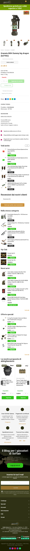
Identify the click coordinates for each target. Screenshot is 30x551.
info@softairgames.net (16, 530)
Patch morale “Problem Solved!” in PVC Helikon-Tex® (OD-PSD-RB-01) (18, 289)
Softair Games (12, 543)
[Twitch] (17, 548)
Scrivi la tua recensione (7, 59)
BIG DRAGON (10, 72)
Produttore (4, 107)
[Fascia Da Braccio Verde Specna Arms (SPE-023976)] (3, 160)
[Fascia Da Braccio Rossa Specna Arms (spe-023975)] (3, 151)
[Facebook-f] (10, 548)
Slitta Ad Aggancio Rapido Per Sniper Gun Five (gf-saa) (17, 335)
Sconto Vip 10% (12, 260)
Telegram (15, 99)
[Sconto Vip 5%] (3, 255)
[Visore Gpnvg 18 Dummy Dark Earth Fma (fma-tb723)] (3, 242)
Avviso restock (10, 62)
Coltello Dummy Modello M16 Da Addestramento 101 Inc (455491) (16, 232)
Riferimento (4, 109)
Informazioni (22, 423)
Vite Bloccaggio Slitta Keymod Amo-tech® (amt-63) (17, 327)
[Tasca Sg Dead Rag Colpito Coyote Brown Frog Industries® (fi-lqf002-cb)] (3, 177)
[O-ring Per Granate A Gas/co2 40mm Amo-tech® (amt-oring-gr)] (3, 320)
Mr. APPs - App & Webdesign (17, 545)
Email (10, 99)
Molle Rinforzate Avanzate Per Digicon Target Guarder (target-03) (18, 344)
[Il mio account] (28, 2)
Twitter (8, 99)
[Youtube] (15, 548)
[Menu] (1, 2)
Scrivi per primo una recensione (13, 205)
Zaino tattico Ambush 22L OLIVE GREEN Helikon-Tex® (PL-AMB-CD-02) (18, 281)
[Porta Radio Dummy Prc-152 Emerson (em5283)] (3, 216)
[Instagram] (13, 548)
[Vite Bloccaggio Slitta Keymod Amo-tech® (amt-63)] (3, 328)
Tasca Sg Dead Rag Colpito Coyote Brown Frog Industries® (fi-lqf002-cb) (18, 175)
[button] (2, 25)
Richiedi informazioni (7, 90)
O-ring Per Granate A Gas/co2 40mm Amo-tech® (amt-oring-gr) (17, 318)
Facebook (6, 99)
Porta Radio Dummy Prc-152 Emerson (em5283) (18, 215)
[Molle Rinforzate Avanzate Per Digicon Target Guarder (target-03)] (3, 345)
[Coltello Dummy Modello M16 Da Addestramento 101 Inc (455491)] (3, 233)
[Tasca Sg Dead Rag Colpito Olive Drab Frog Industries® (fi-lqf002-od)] (3, 168)
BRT (20, 440)
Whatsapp (12, 99)
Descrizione (4, 113)
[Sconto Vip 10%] (3, 262)
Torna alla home (26, 50)
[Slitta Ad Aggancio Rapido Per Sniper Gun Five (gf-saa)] (3, 337)
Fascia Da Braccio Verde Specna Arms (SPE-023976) (18, 158)
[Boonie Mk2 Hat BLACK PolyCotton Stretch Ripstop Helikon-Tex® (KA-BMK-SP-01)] (3, 299)
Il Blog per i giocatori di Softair (15, 452)
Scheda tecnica (5, 104)
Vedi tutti (27, 310)
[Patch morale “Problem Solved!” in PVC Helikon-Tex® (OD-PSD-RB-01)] (3, 291)
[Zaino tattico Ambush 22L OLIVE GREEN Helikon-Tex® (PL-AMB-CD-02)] (3, 282)
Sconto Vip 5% (11, 253)
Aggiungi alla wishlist (7, 93)
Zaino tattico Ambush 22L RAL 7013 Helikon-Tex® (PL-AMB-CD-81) (17, 272)
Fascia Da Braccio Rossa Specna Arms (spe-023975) (18, 150)
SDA (24, 440)
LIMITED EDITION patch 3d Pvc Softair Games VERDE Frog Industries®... (17, 184)
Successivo (28, 50)
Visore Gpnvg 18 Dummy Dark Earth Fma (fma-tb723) (18, 240)
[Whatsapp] (20, 548)
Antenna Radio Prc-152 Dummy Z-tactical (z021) (18, 223)
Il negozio (7, 422)
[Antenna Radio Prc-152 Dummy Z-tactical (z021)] (3, 225)
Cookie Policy (26, 543)
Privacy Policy (19, 543)
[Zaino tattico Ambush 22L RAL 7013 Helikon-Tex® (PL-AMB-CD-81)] (3, 274)
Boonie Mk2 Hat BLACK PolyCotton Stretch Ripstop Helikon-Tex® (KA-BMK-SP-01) (18, 299)
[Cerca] (19, 2)
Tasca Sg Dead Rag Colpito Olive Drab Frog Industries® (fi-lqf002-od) (17, 167)
